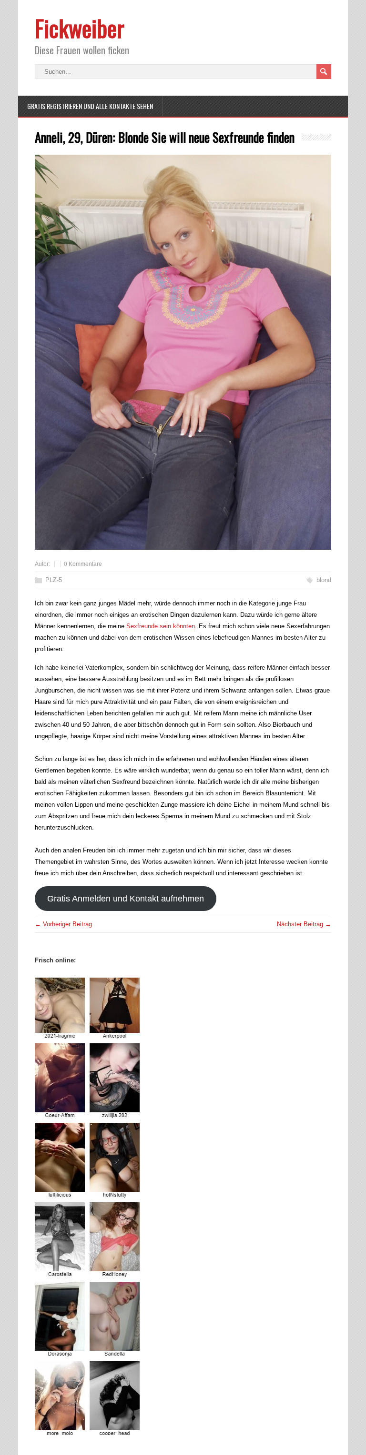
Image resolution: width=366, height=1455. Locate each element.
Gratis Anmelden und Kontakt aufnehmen (125, 898)
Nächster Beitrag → (304, 924)
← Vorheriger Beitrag (63, 924)
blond (323, 580)
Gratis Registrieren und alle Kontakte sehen (90, 106)
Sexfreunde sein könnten (160, 626)
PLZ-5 (53, 580)
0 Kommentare (83, 564)
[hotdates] (88, 1432)
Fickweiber (79, 28)
